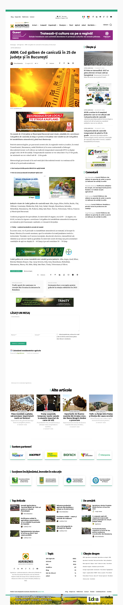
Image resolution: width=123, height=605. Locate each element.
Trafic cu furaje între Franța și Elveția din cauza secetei (101, 415)
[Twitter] (30, 569)
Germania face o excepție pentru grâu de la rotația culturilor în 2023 (62, 286)
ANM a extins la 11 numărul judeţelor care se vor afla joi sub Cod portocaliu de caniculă (97, 114)
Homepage (13, 44)
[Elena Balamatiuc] (12, 63)
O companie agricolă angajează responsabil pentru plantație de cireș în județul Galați (101, 518)
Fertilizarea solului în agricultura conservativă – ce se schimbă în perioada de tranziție (30, 521)
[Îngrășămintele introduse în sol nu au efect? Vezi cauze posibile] (15, 533)
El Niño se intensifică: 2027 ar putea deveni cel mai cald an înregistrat (96, 73)
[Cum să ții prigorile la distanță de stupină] (50, 528)
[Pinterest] (64, 63)
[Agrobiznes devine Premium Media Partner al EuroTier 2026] (86, 507)
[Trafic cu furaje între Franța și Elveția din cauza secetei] (101, 403)
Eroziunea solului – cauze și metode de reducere (67, 517)
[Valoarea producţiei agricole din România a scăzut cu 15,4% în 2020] (50, 507)
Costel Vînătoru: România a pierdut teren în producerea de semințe (97, 206)
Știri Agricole (20, 44)
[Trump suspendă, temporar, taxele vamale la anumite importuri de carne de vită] (48, 403)
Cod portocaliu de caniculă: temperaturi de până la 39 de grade (96, 133)
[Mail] (100, 17)
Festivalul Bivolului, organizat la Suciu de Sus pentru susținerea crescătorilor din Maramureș (102, 531)
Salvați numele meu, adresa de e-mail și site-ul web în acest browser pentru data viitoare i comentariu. (68, 336)
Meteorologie (28, 271)
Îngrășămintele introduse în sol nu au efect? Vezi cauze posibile (30, 533)
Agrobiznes (98, 524)
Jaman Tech (41, 591)
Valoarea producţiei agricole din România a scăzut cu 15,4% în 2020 (65, 507)
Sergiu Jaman (98, 511)
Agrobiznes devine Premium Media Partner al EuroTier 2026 (101, 507)
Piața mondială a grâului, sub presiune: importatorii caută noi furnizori (22, 416)
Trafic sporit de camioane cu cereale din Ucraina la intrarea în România (26, 287)
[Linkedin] (96, 17)
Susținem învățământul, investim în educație (37, 472)
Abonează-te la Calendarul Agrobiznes (21, 383)
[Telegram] (73, 275)
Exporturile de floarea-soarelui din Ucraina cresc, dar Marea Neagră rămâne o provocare (74, 417)
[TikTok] (104, 17)
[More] (73, 63)
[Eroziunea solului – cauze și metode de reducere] (50, 518)
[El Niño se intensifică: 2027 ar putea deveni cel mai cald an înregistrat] (98, 58)
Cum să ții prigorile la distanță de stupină (64, 527)
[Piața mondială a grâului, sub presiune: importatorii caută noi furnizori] (22, 403)
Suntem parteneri (21, 446)
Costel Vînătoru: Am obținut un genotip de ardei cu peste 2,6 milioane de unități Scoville (98, 179)
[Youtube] (111, 17)
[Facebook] (93, 17)
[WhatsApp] (107, 17)
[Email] (68, 275)
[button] (107, 25)
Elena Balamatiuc (18, 63)
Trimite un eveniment (33, 353)
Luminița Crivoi (27, 526)
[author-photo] (22, 513)
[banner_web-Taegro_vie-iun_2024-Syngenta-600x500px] (26, 188)
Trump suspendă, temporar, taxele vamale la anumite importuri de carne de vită (48, 417)
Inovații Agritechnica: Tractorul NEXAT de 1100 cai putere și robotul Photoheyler (31, 508)
